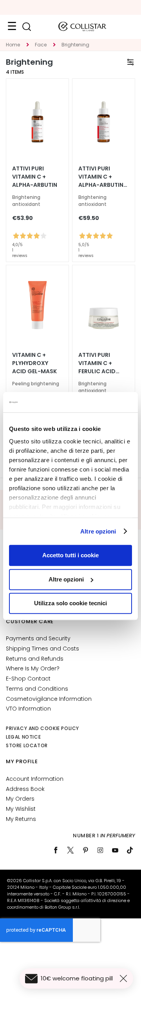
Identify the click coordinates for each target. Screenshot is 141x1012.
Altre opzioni (98, 531)
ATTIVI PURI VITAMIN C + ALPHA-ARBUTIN (34, 177)
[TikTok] (130, 850)
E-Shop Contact (28, 678)
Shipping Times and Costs (42, 648)
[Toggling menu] (12, 26)
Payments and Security (38, 638)
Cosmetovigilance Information (49, 699)
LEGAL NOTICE (23, 737)
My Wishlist (21, 809)
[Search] (26, 26)
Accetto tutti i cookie (70, 555)
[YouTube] (115, 850)
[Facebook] (56, 850)
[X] (70, 850)
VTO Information (28, 708)
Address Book (25, 789)
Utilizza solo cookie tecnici (70, 603)
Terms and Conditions (37, 689)
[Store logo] (82, 26)
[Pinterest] (85, 850)
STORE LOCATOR (27, 745)
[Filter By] (130, 62)
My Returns (21, 819)
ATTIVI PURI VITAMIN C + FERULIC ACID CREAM (97, 363)
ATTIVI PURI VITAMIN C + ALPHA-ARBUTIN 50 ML (100, 177)
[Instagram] (100, 850)
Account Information (34, 779)
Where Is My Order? (33, 668)
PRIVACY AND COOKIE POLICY (42, 728)
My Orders (20, 799)
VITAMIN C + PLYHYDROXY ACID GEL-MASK (34, 363)
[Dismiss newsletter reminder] (125, 978)
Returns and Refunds (34, 659)
